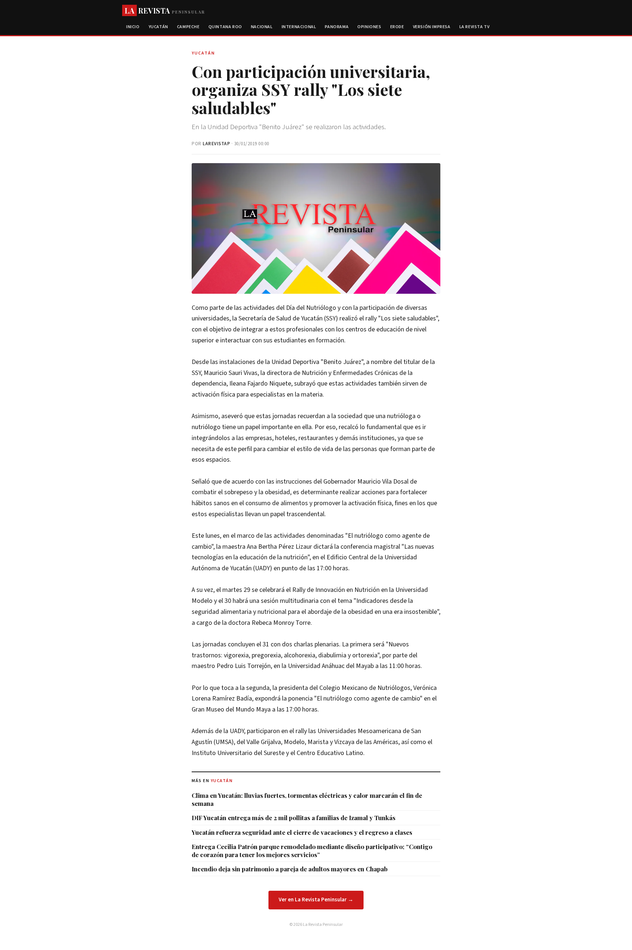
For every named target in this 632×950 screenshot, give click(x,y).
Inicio (133, 27)
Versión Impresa (432, 27)
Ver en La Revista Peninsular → (316, 900)
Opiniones (369, 27)
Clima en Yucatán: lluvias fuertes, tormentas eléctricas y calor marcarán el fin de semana (307, 799)
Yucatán (158, 27)
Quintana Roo (225, 27)
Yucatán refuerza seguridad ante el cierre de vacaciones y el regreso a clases (302, 832)
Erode (397, 27)
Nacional (262, 27)
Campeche (188, 27)
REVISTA (165, 10)
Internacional (299, 27)
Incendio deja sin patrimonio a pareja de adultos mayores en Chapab (290, 869)
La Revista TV (474, 27)
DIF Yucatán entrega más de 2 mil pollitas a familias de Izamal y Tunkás (293, 818)
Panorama (337, 27)
